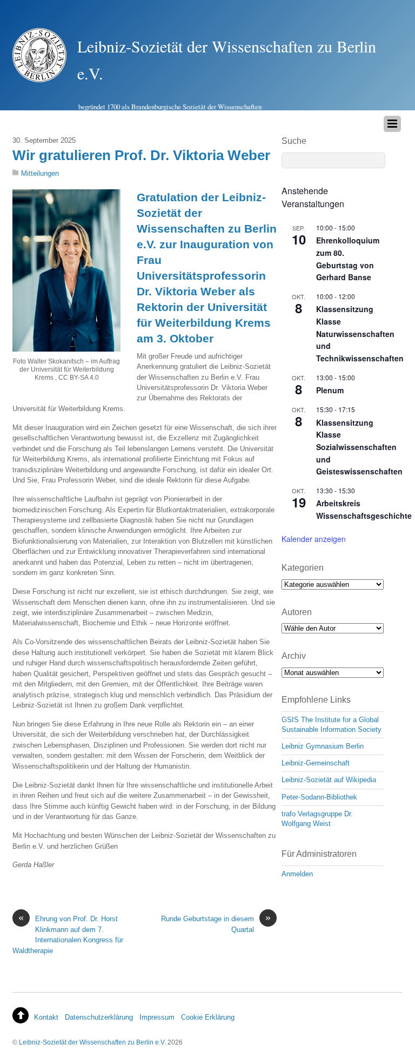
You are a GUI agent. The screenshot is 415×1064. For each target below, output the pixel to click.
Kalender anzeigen (314, 538)
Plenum (330, 390)
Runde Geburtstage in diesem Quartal (216, 923)
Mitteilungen (40, 173)
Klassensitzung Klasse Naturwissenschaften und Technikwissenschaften (360, 333)
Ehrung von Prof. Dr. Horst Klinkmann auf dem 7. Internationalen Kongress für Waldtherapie (67, 934)
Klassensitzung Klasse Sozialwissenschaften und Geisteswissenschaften (359, 447)
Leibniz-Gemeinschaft (316, 763)
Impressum (157, 1017)
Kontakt (46, 1017)
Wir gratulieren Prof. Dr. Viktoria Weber (141, 155)
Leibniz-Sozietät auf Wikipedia (329, 780)
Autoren (297, 612)
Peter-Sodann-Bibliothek (319, 797)
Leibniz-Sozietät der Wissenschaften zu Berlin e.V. (92, 1042)
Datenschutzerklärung (99, 1017)
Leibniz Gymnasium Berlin (323, 746)
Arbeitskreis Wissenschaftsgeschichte (364, 509)
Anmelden (297, 874)
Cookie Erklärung (208, 1017)
